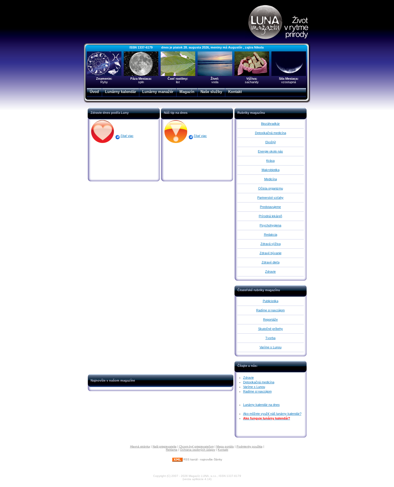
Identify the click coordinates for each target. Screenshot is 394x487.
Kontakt (235, 92)
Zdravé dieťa (270, 262)
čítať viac (127, 135)
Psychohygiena (270, 225)
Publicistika (270, 301)
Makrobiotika (270, 170)
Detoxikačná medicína (270, 133)
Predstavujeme (270, 207)
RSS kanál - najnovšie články (202, 459)
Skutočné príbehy (270, 328)
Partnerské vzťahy (270, 197)
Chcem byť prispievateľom (196, 446)
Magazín (186, 92)
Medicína (270, 179)
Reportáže (270, 319)
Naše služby (211, 92)
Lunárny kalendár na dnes (261, 404)
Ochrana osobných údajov (197, 449)
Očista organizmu (270, 188)
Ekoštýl (270, 142)
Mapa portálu (225, 446)
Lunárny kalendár (120, 92)
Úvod (94, 92)
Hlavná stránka (140, 446)
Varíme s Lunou (271, 347)
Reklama (171, 449)
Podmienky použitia (249, 446)
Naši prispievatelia (165, 446)
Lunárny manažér (157, 92)
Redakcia (270, 234)
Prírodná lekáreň (270, 216)
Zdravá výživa (270, 244)
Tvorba (270, 338)
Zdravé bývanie (271, 253)
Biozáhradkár (270, 123)
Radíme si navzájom (270, 310)
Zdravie (270, 271)
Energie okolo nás (270, 151)
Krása (270, 160)
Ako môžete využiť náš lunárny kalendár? (272, 413)
